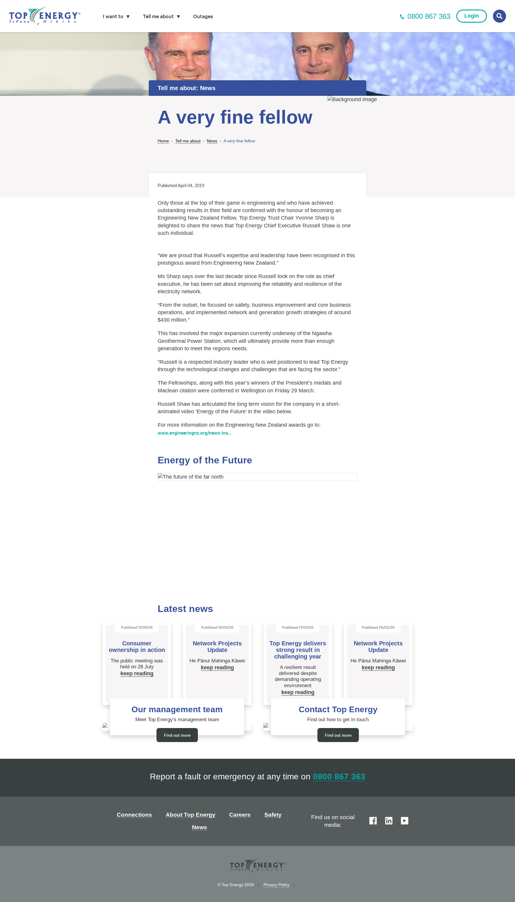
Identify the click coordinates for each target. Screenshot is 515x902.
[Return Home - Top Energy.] (44, 16)
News (212, 141)
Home (163, 141)
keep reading (136, 673)
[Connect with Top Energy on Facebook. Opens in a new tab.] (373, 821)
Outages (203, 16)
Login (471, 16)
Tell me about (188, 141)
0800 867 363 (428, 16)
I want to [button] (114, 16)
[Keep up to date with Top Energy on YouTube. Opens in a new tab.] (404, 821)
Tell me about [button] (159, 16)
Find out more (177, 735)
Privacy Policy (276, 884)
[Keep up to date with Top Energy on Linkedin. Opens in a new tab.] (389, 821)
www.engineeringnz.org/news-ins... (195, 432)
